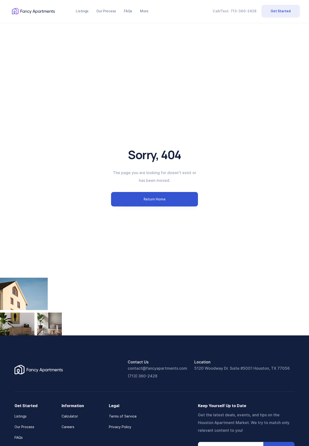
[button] (144, 11)
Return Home (155, 199)
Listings (20, 416)
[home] (33, 11)
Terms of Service (123, 416)
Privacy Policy (120, 427)
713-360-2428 (244, 11)
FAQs (18, 437)
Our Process (24, 427)
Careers (68, 427)
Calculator (70, 416)
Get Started (281, 11)
